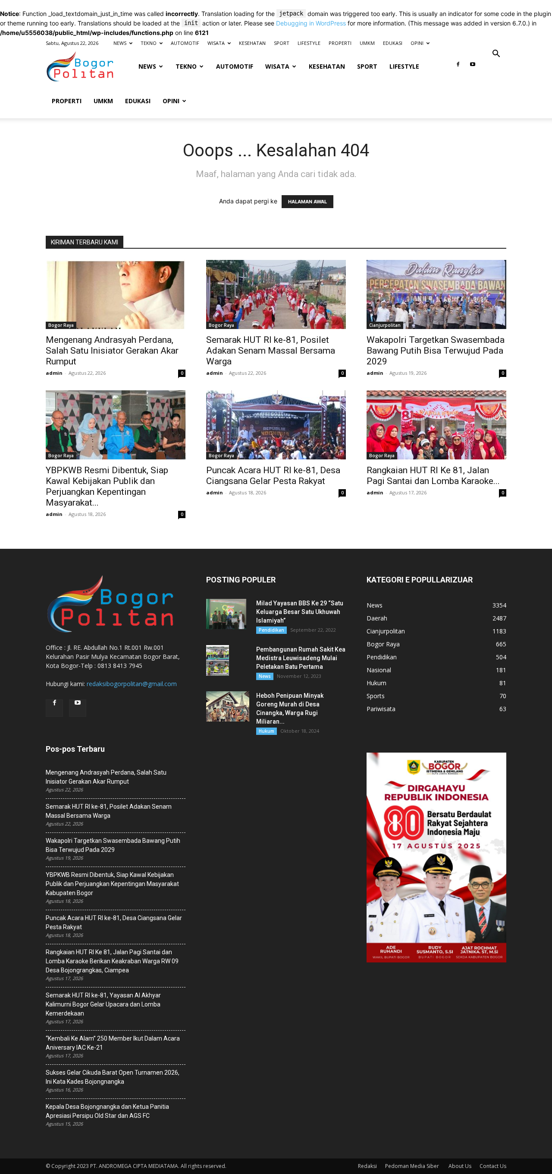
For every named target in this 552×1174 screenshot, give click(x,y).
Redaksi (367, 1166)
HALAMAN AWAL (307, 202)
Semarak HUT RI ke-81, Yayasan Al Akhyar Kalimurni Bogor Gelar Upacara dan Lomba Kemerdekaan (103, 1004)
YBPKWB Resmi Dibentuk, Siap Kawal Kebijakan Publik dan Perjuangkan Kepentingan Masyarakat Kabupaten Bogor (112, 883)
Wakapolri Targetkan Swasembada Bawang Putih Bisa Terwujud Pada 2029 (436, 351)
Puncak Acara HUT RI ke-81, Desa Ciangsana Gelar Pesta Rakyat (273, 475)
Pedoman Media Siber (412, 1166)
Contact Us (493, 1166)
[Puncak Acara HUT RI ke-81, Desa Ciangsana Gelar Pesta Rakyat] (276, 424)
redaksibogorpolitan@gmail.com (132, 684)
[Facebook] (458, 67)
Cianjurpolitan (385, 325)
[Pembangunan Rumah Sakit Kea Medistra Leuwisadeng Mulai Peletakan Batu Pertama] (217, 660)
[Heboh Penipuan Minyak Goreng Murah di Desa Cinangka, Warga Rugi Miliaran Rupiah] (227, 706)
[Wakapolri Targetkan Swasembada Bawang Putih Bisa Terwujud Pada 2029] (436, 294)
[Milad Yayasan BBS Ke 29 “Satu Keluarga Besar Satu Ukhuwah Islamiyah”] (226, 614)
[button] (496, 55)
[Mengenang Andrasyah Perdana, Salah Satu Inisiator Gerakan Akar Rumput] (115, 294)
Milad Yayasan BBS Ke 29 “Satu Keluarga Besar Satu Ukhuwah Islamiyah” (299, 612)
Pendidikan (271, 630)
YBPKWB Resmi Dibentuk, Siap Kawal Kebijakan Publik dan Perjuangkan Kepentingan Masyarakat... (107, 486)
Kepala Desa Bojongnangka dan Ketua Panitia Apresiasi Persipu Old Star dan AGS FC (107, 1111)
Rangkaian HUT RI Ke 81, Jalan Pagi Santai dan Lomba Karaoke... (433, 475)
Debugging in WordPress (311, 23)
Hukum (266, 731)
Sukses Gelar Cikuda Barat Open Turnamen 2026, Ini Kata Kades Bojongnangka (112, 1077)
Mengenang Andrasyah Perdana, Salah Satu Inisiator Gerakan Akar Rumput (112, 351)
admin (54, 373)
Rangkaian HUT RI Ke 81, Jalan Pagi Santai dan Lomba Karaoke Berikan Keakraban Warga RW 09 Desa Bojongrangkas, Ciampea (112, 961)
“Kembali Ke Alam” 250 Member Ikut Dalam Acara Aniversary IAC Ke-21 (113, 1043)
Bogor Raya (61, 325)
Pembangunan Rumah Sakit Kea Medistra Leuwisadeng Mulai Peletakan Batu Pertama (300, 658)
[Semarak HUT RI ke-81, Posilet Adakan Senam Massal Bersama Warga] (276, 294)
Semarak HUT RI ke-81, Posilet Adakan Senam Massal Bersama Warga (270, 351)
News (265, 676)
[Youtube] (472, 67)
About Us (459, 1166)
